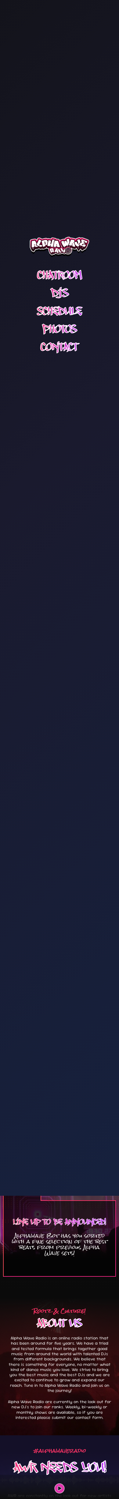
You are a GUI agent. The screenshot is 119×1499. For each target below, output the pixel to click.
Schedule (59, 311)
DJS (59, 293)
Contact (59, 347)
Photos (60, 329)
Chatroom (59, 275)
